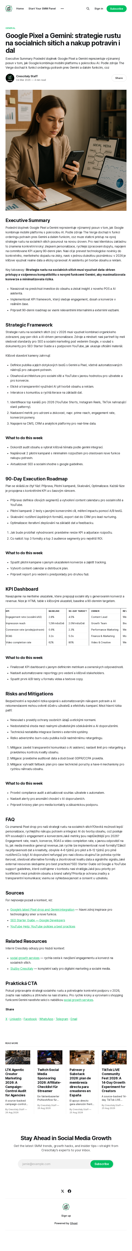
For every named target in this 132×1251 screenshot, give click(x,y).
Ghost (74, 1223)
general (10, 28)
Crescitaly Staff (27, 76)
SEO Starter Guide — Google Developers (37, 920)
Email (73, 1019)
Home (20, 8)
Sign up (66, 1215)
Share (119, 78)
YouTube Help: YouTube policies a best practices (42, 926)
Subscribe (116, 8)
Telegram (62, 1019)
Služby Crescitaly (21, 968)
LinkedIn (15, 1019)
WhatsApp (46, 1019)
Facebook (30, 1019)
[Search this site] (88, 8)
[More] (62, 8)
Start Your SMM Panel (42, 8)
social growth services (25, 958)
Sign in (99, 8)
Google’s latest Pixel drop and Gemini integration (42, 909)
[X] (62, 1191)
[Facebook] (69, 1191)
